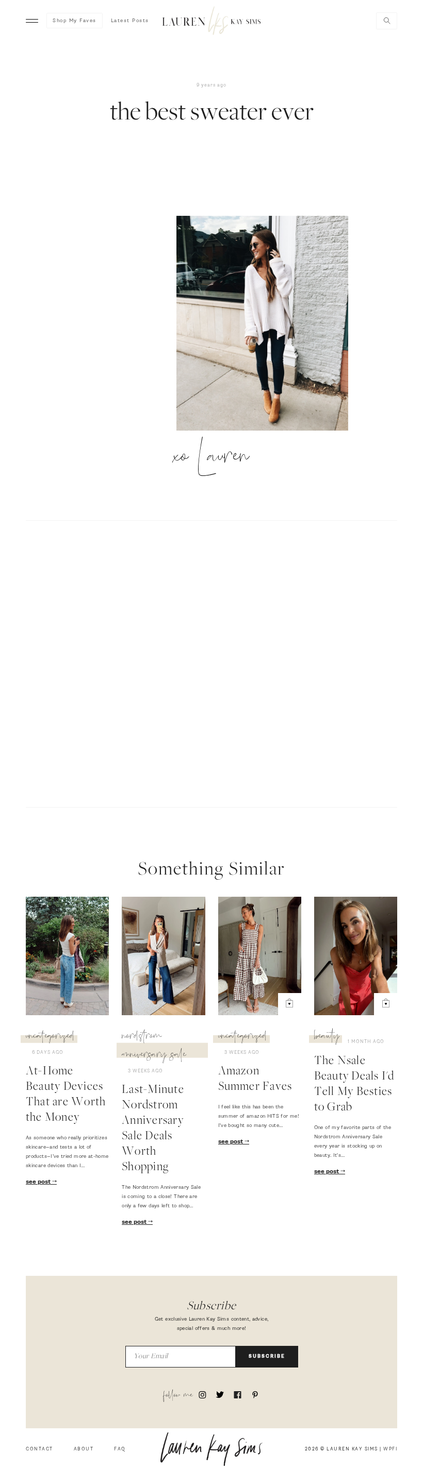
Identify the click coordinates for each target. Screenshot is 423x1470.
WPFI (390, 1449)
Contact (39, 1449)
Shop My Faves (74, 20)
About (84, 1449)
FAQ (120, 1449)
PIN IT (267, 324)
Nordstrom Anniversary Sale (154, 1046)
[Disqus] (211, 662)
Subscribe (267, 1356)
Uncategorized (50, 1037)
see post (39, 1182)
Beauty (326, 1037)
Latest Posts (130, 20)
